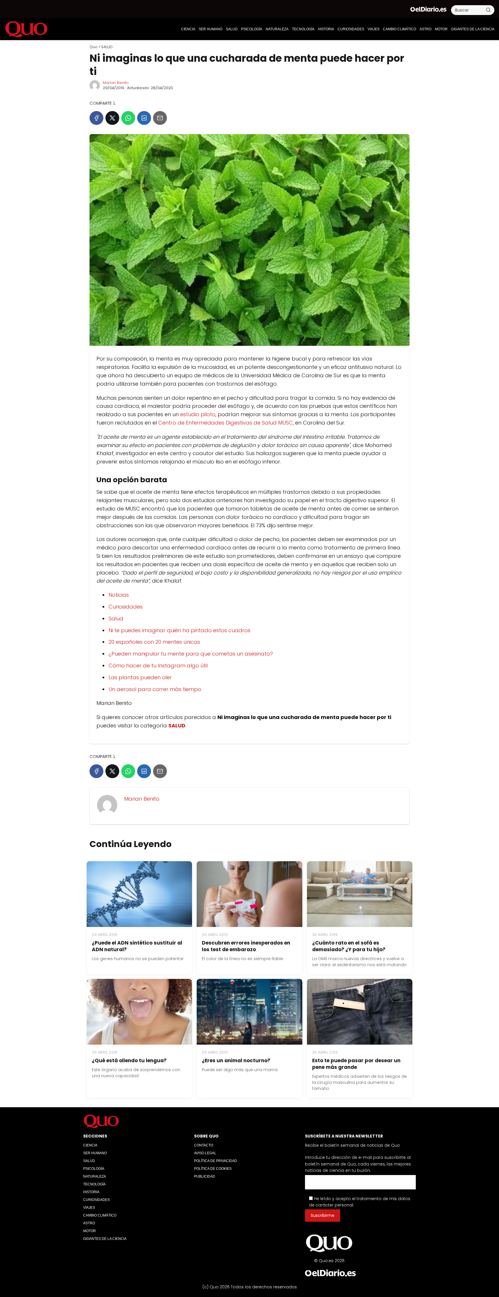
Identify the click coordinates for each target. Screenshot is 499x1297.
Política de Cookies (213, 1169)
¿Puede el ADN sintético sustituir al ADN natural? (137, 946)
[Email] (160, 118)
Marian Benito (116, 82)
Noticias (119, 594)
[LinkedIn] (144, 118)
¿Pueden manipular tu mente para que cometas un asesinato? (191, 653)
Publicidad (204, 1176)
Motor (441, 29)
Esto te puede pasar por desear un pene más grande (356, 1064)
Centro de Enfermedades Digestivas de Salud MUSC (225, 422)
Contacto (203, 1145)
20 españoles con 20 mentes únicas (154, 641)
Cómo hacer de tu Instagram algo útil (158, 665)
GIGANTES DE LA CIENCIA (472, 29)
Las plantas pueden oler (140, 677)
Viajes (373, 29)
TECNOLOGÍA (303, 29)
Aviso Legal (205, 1153)
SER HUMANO (210, 29)
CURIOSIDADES (351, 29)
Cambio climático (399, 29)
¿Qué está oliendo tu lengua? (129, 1060)
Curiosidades (126, 606)
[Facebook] (96, 118)
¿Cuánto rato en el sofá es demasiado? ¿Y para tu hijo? (349, 946)
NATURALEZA (277, 29)
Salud (116, 618)
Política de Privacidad (215, 1161)
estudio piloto (197, 414)
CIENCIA (188, 29)
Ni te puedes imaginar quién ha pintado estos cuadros (179, 630)
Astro (425, 29)
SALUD (232, 29)
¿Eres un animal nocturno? (236, 1060)
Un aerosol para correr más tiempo (155, 689)
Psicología (251, 29)
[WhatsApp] (128, 118)
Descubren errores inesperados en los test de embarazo (246, 946)
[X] (112, 118)
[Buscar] (488, 9)
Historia (326, 29)
